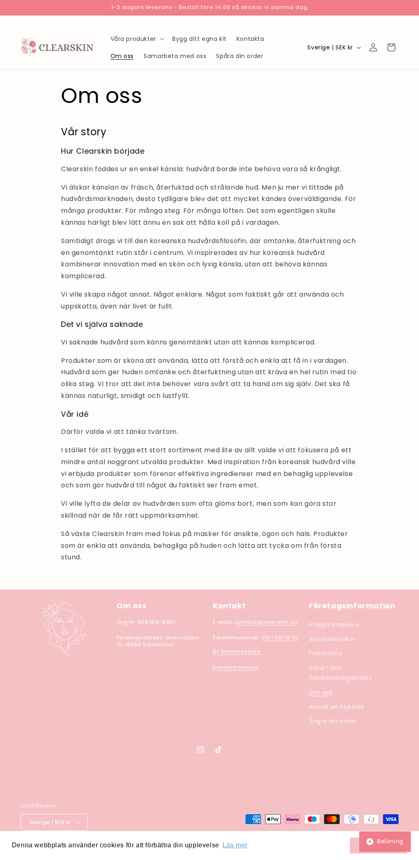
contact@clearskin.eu (266, 622)
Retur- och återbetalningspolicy (340, 672)
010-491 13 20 (280, 637)
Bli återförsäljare (237, 651)
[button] (136, 38)
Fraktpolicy (325, 653)
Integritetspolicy (334, 625)
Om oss (321, 692)
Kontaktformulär (236, 667)
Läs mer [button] (235, 845)
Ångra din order (332, 721)
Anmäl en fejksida (336, 707)
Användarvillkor (332, 639)
